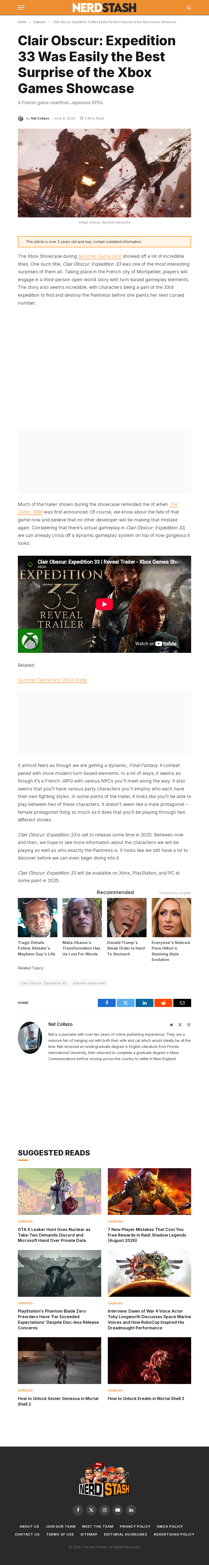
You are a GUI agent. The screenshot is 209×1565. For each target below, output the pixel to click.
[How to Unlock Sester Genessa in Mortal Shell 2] (59, 1360)
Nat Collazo (40, 118)
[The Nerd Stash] (104, 7)
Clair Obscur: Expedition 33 (43, 983)
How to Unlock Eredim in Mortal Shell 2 (146, 1398)
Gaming (25, 1221)
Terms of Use (60, 1534)
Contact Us (27, 1534)
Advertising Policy (174, 1534)
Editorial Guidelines (125, 1534)
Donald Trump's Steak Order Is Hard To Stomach (126, 948)
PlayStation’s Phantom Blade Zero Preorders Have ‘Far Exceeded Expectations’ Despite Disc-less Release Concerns (58, 1319)
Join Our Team (61, 1526)
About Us (29, 1526)
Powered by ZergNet (175, 893)
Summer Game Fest (99, 256)
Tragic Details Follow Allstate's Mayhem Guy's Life (36, 948)
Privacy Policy (135, 1526)
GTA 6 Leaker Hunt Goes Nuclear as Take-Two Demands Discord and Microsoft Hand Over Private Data (54, 1235)
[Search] (188, 7)
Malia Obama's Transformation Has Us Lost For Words (81, 948)
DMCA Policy (170, 1526)
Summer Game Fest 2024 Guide (52, 680)
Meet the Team (97, 1526)
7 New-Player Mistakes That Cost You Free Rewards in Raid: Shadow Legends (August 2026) (147, 1235)
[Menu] (21, 7)
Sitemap (89, 1534)
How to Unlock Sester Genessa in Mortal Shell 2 (58, 1401)
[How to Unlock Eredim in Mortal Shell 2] (149, 1360)
